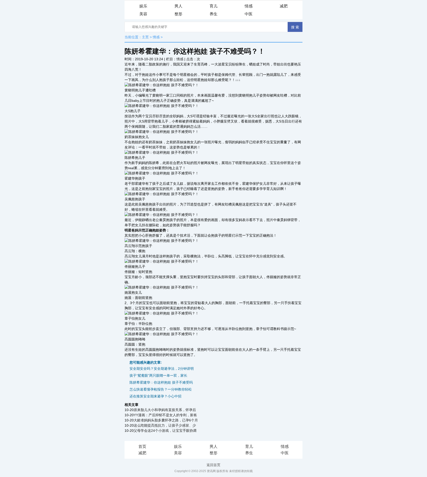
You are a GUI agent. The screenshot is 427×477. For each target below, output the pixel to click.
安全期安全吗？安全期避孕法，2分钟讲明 (161, 369)
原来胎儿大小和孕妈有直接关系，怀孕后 (165, 410)
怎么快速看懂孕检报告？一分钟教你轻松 (160, 389)
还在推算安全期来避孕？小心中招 (155, 396)
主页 (145, 37)
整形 (178, 14)
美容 (143, 14)
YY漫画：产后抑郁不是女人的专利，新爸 (165, 415)
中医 (249, 14)
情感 (249, 6)
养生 (213, 14)
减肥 (284, 6)
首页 (142, 446)
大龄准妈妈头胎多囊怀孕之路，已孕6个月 (166, 420)
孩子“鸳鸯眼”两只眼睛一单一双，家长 (158, 375)
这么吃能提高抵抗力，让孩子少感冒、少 (165, 425)
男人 (178, 6)
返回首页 (213, 465)
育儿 (213, 6)
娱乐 (143, 6)
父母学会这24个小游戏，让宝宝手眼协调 (165, 431)
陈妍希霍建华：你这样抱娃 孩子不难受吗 (161, 382)
